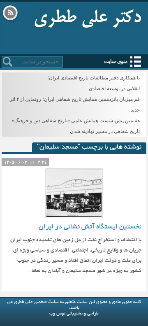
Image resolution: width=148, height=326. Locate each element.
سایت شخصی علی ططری (87, 16)
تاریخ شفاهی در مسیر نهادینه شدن (105, 131)
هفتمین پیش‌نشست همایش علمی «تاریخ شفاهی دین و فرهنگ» (76, 120)
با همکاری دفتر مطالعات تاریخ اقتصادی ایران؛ (93, 78)
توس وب (57, 313)
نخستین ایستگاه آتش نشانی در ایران (90, 227)
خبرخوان (10, 13)
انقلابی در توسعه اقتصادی (114, 88)
